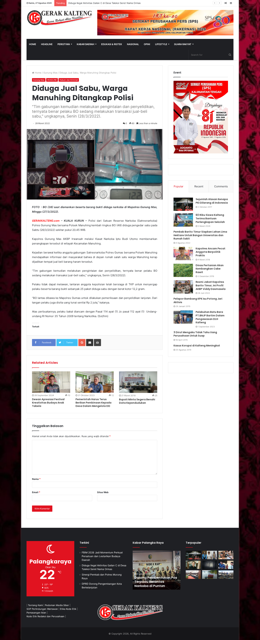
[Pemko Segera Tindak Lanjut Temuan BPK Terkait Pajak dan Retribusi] (156, 570)
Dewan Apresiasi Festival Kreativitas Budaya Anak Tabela (48, 403)
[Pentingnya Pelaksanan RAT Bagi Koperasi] (225, 565)
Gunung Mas (50, 72)
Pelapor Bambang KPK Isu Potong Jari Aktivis (198, 300)
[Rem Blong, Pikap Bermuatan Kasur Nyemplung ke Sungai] (209, 574)
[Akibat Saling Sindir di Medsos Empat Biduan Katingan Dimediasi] (225, 555)
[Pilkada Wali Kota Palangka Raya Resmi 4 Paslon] (193, 574)
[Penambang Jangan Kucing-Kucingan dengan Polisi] (225, 574)
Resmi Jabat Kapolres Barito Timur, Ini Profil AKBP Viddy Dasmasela (211, 285)
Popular (178, 186)
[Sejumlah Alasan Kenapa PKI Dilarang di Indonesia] (183, 204)
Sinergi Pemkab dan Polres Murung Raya (90, 3)
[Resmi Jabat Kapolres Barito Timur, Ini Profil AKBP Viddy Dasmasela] (183, 287)
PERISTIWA (63, 44)
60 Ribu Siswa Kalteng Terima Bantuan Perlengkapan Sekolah (210, 218)
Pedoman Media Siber (57, 605)
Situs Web (102, 492)
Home (37, 72)
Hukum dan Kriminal (69, 80)
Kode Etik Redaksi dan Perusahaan (45, 616)
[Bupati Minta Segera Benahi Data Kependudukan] (138, 382)
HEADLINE (47, 44)
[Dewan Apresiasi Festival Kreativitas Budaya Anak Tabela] (51, 382)
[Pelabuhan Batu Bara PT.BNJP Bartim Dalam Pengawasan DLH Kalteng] (183, 317)
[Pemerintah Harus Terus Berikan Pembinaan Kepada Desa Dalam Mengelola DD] (95, 382)
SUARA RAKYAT (182, 44)
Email (36, 492)
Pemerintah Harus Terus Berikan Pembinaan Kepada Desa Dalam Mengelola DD (93, 403)
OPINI (147, 44)
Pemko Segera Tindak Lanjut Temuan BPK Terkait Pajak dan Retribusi (156, 581)
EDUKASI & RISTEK (111, 44)
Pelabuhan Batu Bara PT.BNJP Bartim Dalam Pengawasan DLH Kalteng (210, 317)
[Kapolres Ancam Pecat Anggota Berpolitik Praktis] (183, 253)
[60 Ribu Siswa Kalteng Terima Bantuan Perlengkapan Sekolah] (183, 220)
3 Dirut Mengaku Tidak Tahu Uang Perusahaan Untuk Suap (195, 334)
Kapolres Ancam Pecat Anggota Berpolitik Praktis (210, 252)
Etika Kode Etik (68, 608)
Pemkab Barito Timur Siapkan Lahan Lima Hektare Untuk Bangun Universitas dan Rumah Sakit (200, 235)
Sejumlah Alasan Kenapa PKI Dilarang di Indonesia (212, 200)
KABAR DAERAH (85, 44)
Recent (198, 186)
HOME (32, 44)
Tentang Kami (35, 605)
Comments (221, 186)
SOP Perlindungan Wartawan (42, 608)
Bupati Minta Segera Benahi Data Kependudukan (137, 401)
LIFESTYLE (161, 44)
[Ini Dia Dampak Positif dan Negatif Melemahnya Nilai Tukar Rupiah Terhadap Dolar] (193, 565)
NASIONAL (133, 44)
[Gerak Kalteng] (59, 17)
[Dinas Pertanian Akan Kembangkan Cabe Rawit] (183, 270)
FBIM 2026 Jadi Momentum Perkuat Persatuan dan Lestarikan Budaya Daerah (102, 556)
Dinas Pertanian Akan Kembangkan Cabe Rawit (210, 269)
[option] (156, 570)
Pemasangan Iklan (36, 612)
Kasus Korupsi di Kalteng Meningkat (197, 345)
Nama (36, 479)
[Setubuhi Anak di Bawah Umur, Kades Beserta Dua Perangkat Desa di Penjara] (209, 555)
